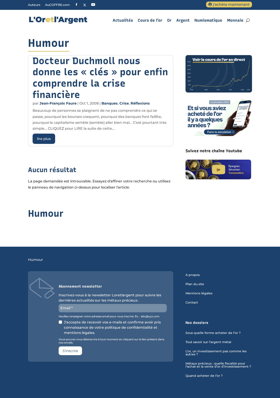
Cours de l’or (150, 20)
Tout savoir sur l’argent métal (208, 342)
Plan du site (195, 284)
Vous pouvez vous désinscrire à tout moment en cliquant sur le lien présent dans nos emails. (111, 341)
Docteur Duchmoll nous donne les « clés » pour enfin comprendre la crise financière (100, 77)
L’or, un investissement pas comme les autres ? (216, 353)
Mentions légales (199, 293)
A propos (193, 275)
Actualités (123, 20)
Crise (124, 103)
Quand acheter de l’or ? (204, 376)
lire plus (44, 139)
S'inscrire (70, 351)
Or (169, 20)
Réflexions (140, 103)
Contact (192, 302)
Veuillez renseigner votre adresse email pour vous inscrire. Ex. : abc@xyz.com (109, 316)
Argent (183, 20)
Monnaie (235, 20)
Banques (110, 103)
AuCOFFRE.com (57, 5)
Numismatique (208, 20)
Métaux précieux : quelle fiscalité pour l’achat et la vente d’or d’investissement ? (218, 365)
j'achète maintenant (231, 4)
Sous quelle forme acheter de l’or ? (213, 333)
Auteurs (34, 5)
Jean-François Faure (58, 103)
